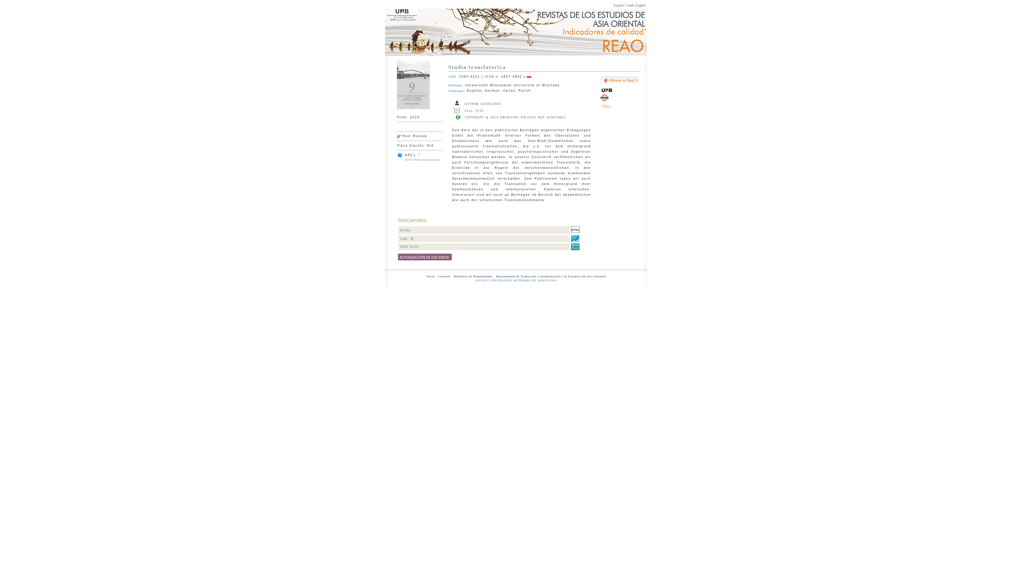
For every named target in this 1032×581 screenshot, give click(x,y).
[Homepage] (413, 108)
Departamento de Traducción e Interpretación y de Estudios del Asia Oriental (551, 276)
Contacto (444, 276)
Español (619, 5)
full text (475, 110)
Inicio (431, 276)
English (641, 5)
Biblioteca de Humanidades (473, 276)
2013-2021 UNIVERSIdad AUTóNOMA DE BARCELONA (516, 280)
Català (630, 5)
